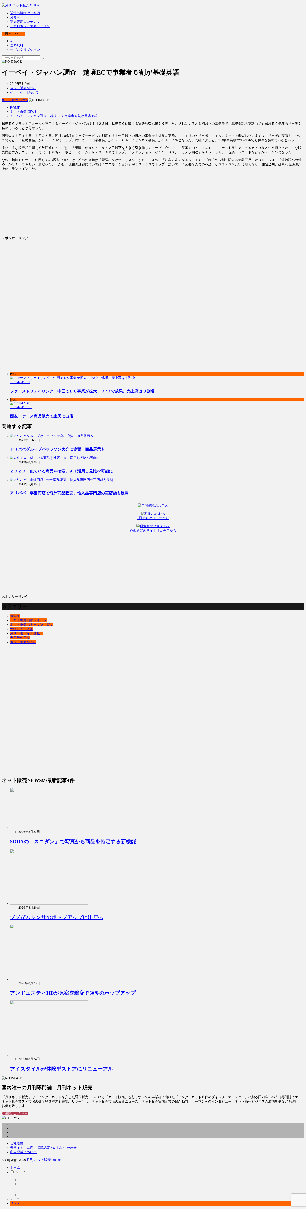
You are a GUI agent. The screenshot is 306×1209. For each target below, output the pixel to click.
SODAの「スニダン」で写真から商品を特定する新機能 (73, 841)
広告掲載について (23, 1152)
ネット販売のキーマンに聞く (31, 624)
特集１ (15, 616)
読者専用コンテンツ (25, 22)
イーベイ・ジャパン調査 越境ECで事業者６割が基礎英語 (54, 116)
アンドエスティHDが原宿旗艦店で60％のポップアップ (73, 993)
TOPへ (15, 1203)
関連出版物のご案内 (25, 13)
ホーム (15, 1167)
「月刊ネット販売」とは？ (30, 26)
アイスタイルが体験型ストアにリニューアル (61, 1069)
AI (12, 41)
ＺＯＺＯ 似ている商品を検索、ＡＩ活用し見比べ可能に (61, 471)
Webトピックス (21, 629)
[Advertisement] (126, 203)
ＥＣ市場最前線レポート (28, 620)
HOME (15, 107)
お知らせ (16, 17)
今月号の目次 (20, 637)
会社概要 (16, 1143)
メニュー (16, 1199)
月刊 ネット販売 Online (44, 1160)
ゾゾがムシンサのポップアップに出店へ (56, 917)
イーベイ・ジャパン (25, 92)
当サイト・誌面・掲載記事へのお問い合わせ (43, 1147)
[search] (42, 58)
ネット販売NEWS (23, 88)
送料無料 (16, 45)
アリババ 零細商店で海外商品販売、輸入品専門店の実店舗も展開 (69, 493)
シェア (20, 1172)
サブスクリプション (25, 49)
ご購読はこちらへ (15, 1113)
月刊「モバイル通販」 (26, 633)
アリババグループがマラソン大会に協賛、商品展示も (57, 449)
